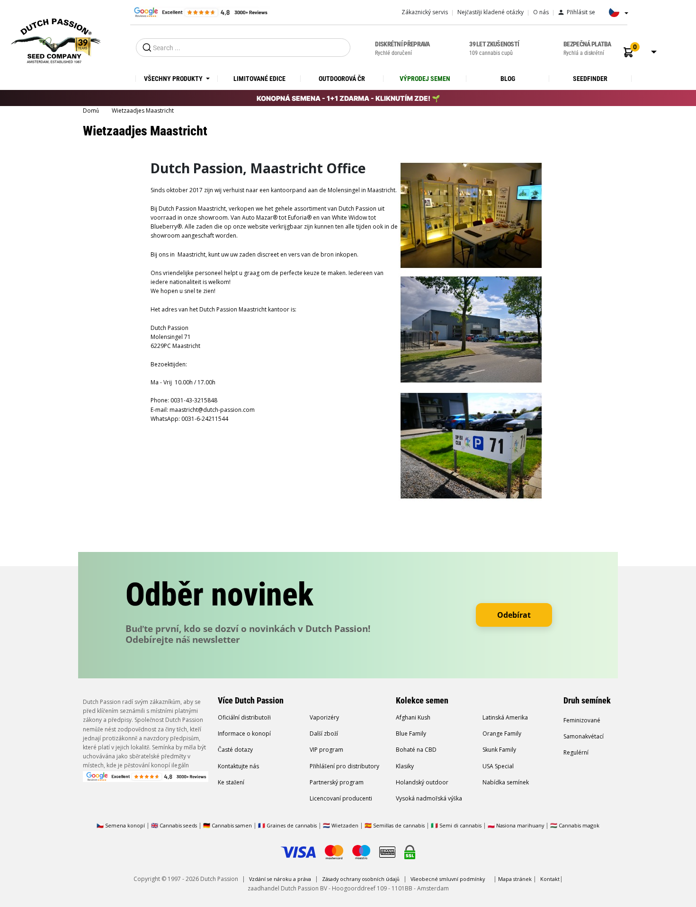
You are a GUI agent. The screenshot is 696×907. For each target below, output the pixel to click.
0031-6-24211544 (204, 419)
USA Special (498, 766)
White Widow (349, 217)
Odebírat (514, 615)
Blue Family (411, 733)
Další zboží (324, 733)
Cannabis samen (232, 825)
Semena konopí (125, 825)
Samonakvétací (583, 736)
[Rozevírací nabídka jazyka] (616, 15)
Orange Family (501, 733)
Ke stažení (231, 782)
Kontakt (550, 878)
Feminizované (581, 720)
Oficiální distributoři (244, 717)
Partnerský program (337, 782)
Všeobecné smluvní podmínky (447, 878)
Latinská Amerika (505, 717)
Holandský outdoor (422, 782)
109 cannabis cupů (494, 48)
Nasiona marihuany (520, 825)
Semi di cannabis (460, 825)
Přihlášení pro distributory (344, 766)
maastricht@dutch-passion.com (212, 410)
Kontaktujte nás (238, 766)
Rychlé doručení (402, 48)
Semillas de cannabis (399, 825)
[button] (628, 52)
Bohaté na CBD (416, 750)
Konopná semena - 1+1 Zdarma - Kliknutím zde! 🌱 (348, 98)
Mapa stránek (515, 878)
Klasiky (405, 766)
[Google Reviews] (200, 12)
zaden (204, 226)
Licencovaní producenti (341, 798)
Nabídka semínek (505, 782)
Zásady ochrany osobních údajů (361, 878)
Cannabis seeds (178, 825)
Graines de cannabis (292, 825)
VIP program (326, 750)
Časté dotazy (235, 750)
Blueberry (164, 226)
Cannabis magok (579, 825)
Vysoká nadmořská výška (429, 798)
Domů (91, 111)
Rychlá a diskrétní (587, 48)
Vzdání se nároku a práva (280, 878)
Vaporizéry (324, 717)
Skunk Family (499, 750)
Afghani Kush (413, 717)
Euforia (296, 217)
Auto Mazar (257, 217)
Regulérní (576, 752)
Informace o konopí (244, 733)
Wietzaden (345, 825)
